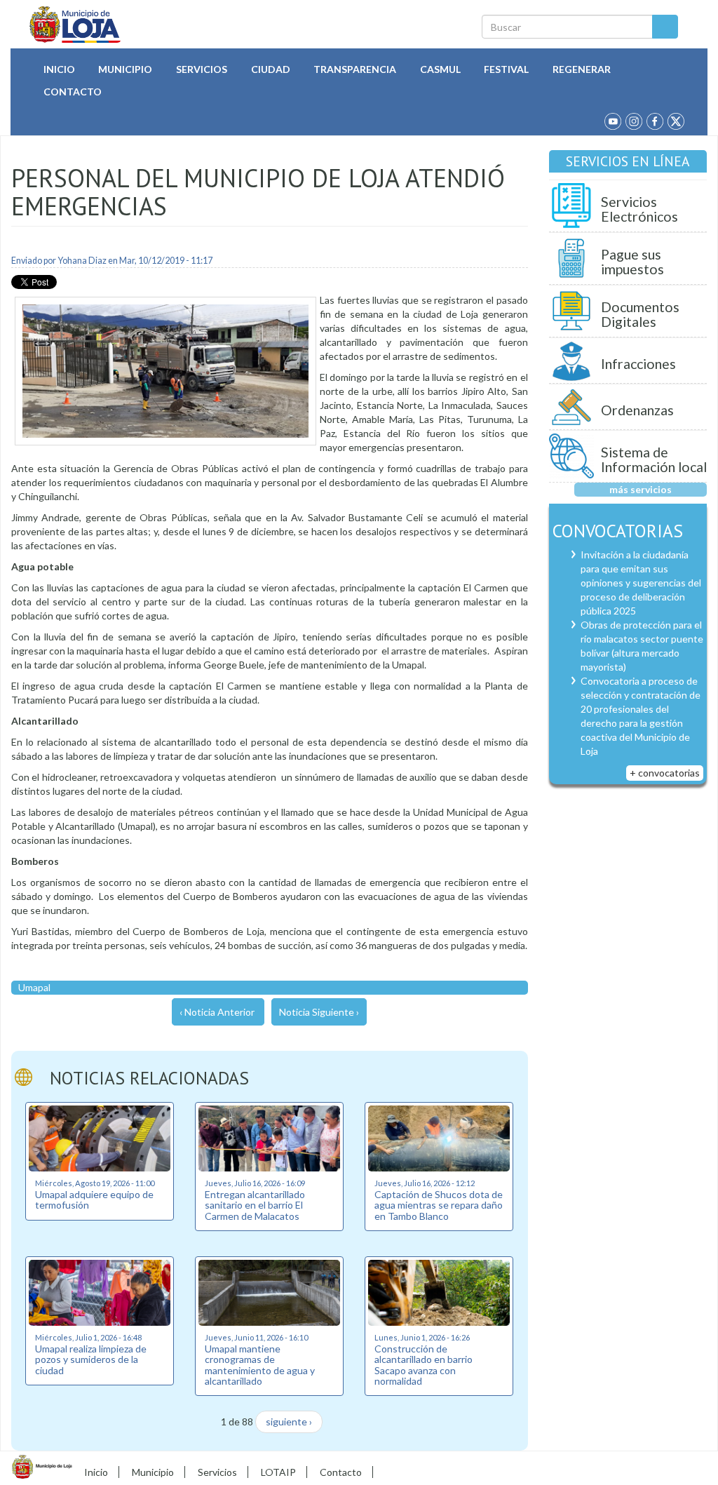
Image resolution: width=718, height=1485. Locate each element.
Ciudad (270, 69)
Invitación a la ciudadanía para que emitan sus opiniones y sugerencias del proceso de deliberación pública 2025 (641, 583)
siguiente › (289, 1421)
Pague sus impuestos (632, 262)
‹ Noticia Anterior (217, 1012)
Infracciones (638, 364)
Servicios (201, 69)
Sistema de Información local (654, 460)
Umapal (34, 987)
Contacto (72, 92)
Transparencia (354, 69)
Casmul (440, 69)
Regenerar (582, 69)
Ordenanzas (637, 410)
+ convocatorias (665, 773)
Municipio (125, 69)
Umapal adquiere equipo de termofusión (94, 1199)
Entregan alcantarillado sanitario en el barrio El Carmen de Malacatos (255, 1205)
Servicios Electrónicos (639, 209)
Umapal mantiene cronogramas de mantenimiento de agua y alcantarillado (260, 1365)
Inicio (59, 69)
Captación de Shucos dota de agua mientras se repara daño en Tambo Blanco (438, 1205)
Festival (506, 69)
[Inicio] (75, 24)
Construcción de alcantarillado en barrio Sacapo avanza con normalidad (423, 1365)
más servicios (640, 489)
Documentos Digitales (640, 314)
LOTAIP (278, 1472)
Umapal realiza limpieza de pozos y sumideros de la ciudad (91, 1359)
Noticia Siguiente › (319, 1012)
